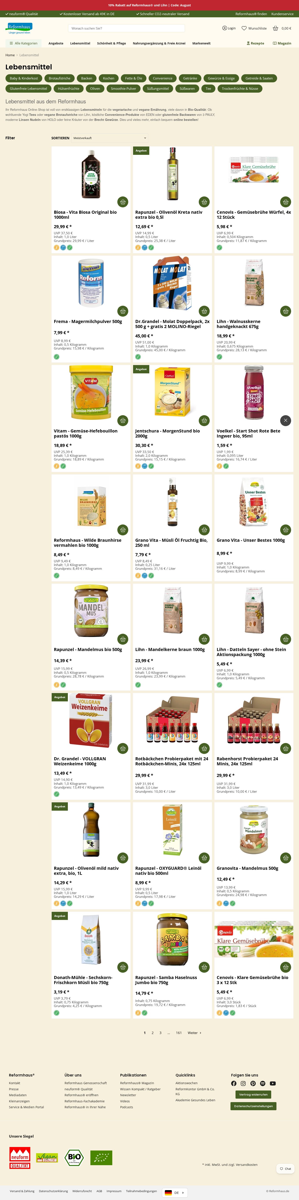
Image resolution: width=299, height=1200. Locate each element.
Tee (208, 88)
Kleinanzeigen (19, 1101)
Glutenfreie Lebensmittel (28, 88)
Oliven (95, 88)
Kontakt (14, 1083)
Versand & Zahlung (22, 1191)
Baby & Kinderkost (24, 78)
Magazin (284, 43)
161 (179, 1033)
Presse (14, 1089)
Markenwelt (201, 43)
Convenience (162, 78)
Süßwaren (187, 88)
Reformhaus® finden (251, 14)
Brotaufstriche (59, 78)
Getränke (190, 78)
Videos (125, 1101)
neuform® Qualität (23, 14)
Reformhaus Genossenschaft (86, 1083)
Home (10, 55)
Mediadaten (18, 1095)
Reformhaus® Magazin (137, 1083)
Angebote (56, 43)
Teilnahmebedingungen (141, 1191)
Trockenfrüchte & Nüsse (240, 88)
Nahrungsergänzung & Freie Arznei (159, 43)
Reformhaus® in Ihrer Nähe (85, 1107)
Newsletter (128, 1095)
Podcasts (126, 1107)
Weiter (193, 1033)
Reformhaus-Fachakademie (85, 1101)
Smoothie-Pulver (123, 88)
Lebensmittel (80, 43)
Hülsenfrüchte (68, 88)
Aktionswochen (187, 1083)
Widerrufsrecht (82, 1191)
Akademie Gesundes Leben (195, 1100)
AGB (99, 1191)
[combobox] (126, 28)
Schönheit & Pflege (111, 43)
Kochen (108, 78)
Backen (86, 78)
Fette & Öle (133, 78)
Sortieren (60, 138)
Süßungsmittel (158, 88)
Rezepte (257, 43)
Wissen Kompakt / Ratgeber (140, 1089)
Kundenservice (282, 14)
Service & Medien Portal (26, 1107)
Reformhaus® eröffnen (81, 1095)
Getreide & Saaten (259, 78)
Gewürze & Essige (221, 78)
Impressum (114, 1191)
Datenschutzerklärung (53, 1191)
